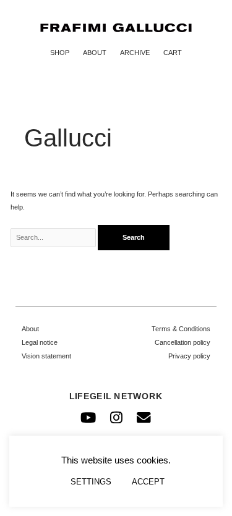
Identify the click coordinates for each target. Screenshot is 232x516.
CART (172, 52)
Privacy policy (189, 356)
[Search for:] (54, 237)
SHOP (59, 52)
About (30, 328)
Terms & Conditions (181, 328)
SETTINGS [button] (91, 481)
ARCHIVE (135, 52)
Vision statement (46, 356)
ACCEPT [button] (148, 481)
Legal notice (40, 342)
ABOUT (94, 52)
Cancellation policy (182, 342)
